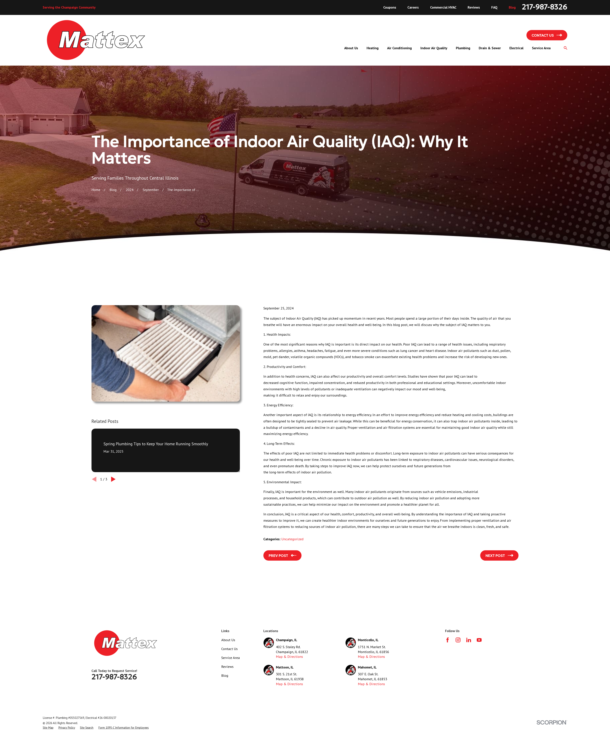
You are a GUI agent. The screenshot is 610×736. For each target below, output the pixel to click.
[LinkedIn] (468, 640)
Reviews (474, 7)
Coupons (389, 7)
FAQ (494, 7)
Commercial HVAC (443, 7)
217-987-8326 (544, 7)
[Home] (96, 40)
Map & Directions (289, 656)
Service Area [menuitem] (541, 48)
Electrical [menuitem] (516, 48)
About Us (228, 640)
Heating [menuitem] (373, 48)
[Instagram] (458, 640)
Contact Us (229, 649)
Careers (413, 7)
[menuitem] (48, 728)
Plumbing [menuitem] (463, 48)
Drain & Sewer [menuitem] (490, 48)
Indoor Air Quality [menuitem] (433, 48)
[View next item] (113, 479)
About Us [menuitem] (351, 48)
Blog (512, 7)
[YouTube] (479, 640)
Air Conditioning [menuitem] (399, 48)
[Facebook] (447, 640)
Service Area (230, 657)
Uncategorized (292, 539)
